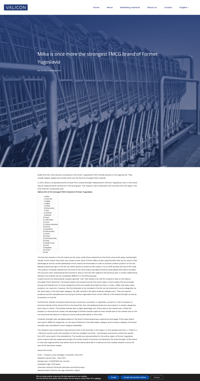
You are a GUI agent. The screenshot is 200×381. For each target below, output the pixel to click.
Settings (157, 377)
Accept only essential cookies (135, 377)
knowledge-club (55, 70)
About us (152, 8)
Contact (168, 8)
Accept (113, 377)
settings (98, 378)
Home (96, 8)
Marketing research (130, 8)
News (110, 8)
